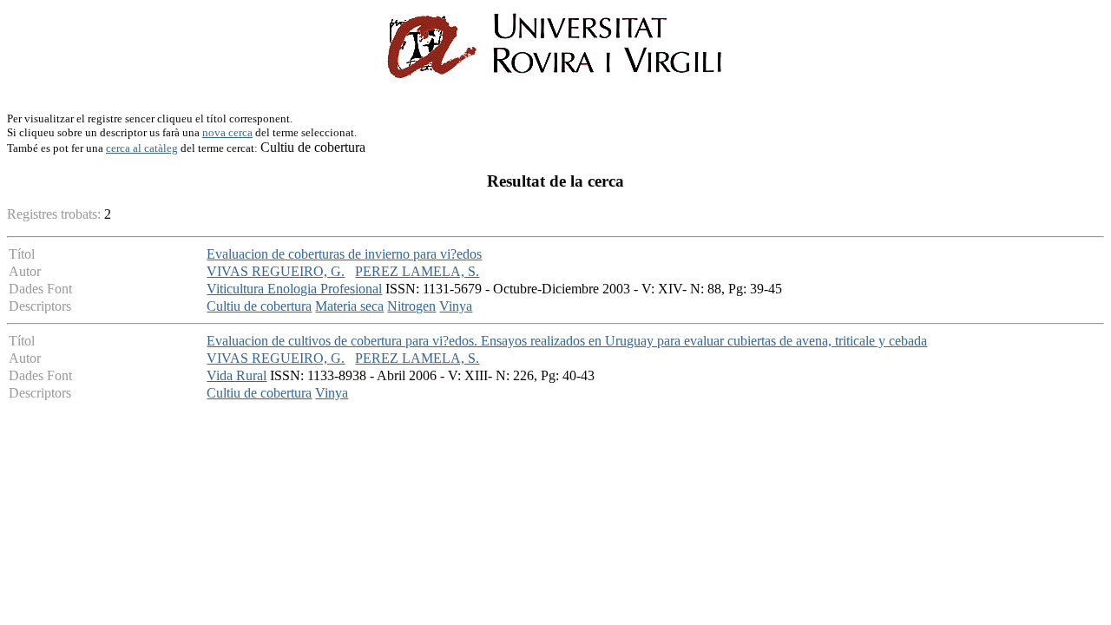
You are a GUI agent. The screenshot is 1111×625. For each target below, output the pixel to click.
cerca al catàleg (142, 148)
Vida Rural (236, 375)
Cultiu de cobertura (259, 306)
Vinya (455, 306)
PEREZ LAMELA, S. (417, 271)
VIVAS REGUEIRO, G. (276, 271)
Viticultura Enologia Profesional (294, 288)
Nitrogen (411, 306)
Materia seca (349, 306)
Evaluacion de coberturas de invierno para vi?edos (344, 254)
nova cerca (227, 132)
